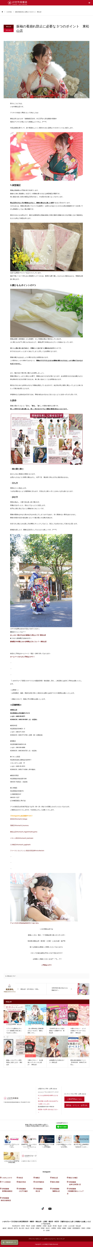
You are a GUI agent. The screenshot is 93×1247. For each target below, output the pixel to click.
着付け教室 (55, 1182)
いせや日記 (9, 12)
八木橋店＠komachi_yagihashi (20, 845)
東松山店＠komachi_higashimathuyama (23, 832)
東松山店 (8, 26)
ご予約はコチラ (46, 965)
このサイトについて (49, 1239)
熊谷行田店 (22, 1182)
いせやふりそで (7, 1178)
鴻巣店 (37, 1178)
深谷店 (21, 1178)
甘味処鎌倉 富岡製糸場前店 (6, 1190)
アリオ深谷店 (6, 1182)
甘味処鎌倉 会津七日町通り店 (74, 1183)
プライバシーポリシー (35, 1239)
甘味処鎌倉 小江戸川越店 (22, 1190)
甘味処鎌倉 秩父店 (38, 1190)
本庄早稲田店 (39, 1182)
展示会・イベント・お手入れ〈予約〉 (76, 1106)
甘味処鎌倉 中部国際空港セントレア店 (75, 1191)
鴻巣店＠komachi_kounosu (19, 825)
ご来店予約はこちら (74, 1099)
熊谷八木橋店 (73, 1178)
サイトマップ (60, 1239)
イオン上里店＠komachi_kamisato (21, 838)
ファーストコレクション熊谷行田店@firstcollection (27, 851)
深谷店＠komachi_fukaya (18, 819)
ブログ (13, 976)
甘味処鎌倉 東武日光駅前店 (5, 1199)
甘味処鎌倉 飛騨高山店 (55, 1190)
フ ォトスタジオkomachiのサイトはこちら (24, 923)
